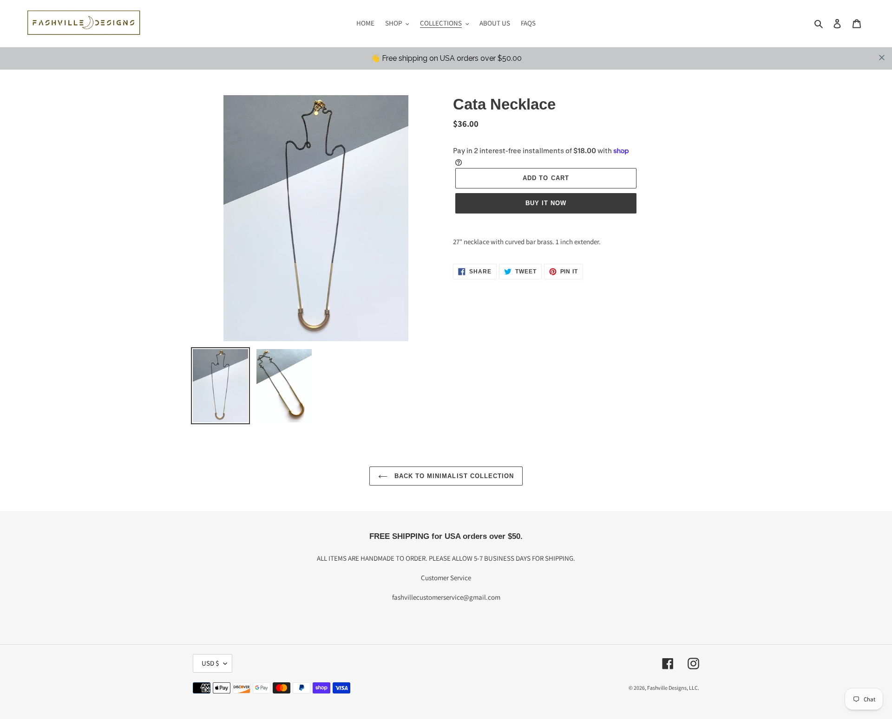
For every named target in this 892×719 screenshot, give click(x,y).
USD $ (210, 663)
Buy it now (545, 203)
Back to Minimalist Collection (453, 476)
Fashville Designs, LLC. (673, 687)
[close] (881, 57)
